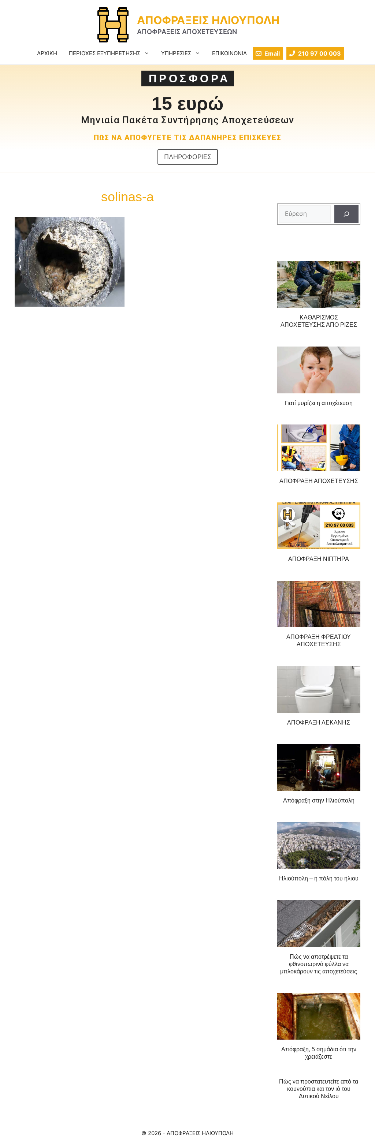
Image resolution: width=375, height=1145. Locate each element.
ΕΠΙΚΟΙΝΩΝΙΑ (229, 53)
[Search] (346, 214)
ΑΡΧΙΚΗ (47, 53)
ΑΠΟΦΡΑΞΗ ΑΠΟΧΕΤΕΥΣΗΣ (318, 481)
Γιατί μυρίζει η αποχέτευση (319, 403)
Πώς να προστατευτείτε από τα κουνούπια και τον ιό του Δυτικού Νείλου (318, 1088)
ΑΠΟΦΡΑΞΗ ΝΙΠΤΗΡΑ (318, 559)
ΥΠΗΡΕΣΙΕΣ (176, 53)
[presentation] (318, 284)
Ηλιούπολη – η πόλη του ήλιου (319, 878)
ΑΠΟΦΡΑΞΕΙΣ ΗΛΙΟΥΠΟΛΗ (208, 20)
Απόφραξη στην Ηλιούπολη (318, 800)
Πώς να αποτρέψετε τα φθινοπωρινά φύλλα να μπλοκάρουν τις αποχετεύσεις (318, 964)
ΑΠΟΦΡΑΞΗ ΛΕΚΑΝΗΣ (318, 722)
